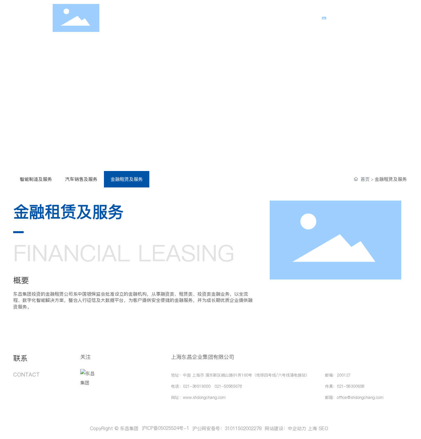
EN (369, 18)
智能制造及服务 (36, 179)
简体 (337, 18)
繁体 (354, 18)
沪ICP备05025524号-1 (165, 428)
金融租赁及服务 (127, 179)
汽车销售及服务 (81, 179)
